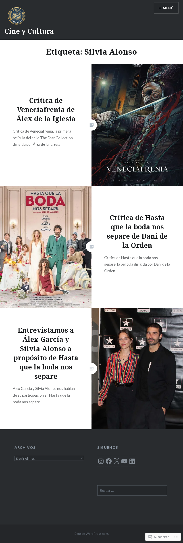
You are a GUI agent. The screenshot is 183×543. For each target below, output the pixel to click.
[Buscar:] (132, 490)
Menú (168, 8)
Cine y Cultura (29, 31)
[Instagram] (100, 461)
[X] (116, 461)
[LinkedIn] (132, 461)
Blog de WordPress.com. (92, 533)
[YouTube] (124, 461)
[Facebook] (108, 461)
